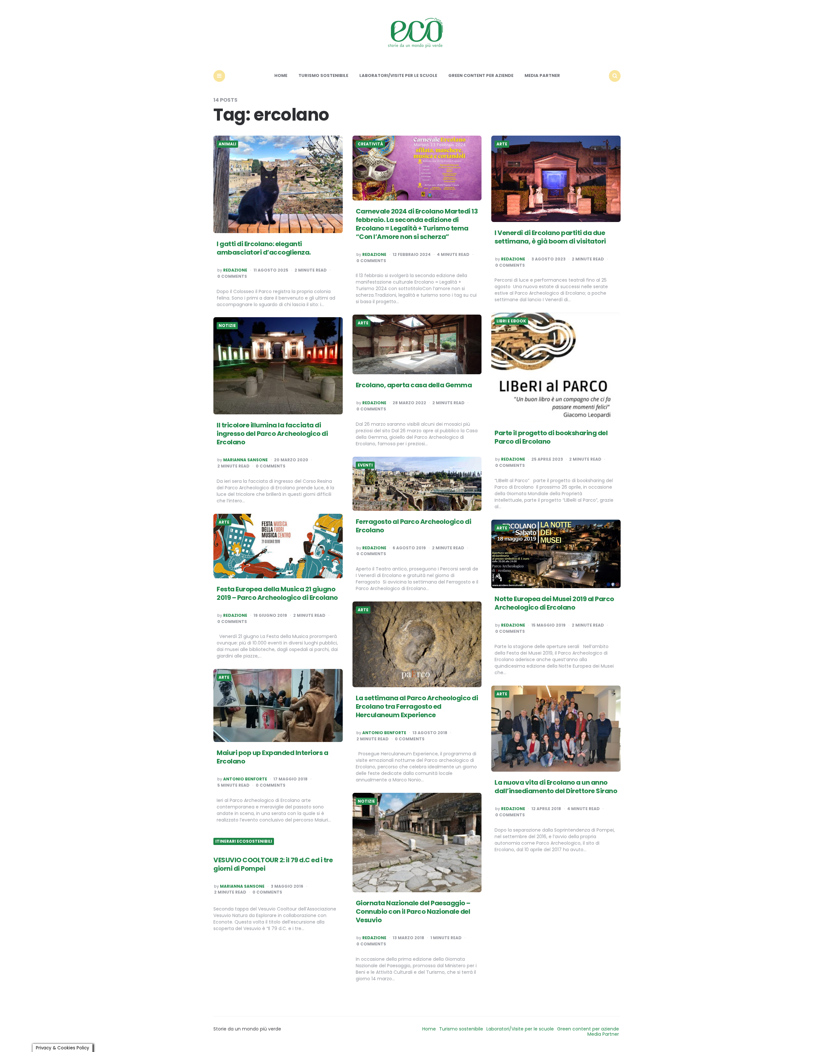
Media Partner (542, 75)
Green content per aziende (480, 75)
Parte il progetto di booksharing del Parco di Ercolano (551, 437)
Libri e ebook (511, 321)
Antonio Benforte (384, 733)
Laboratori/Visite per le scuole (398, 75)
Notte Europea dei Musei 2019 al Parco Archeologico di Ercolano (554, 603)
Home (280, 75)
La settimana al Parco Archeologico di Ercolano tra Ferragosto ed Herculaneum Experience (417, 706)
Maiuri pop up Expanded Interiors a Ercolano (272, 757)
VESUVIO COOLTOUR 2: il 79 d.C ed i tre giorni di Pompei (273, 864)
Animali (227, 144)
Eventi (365, 465)
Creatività (370, 144)
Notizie (227, 325)
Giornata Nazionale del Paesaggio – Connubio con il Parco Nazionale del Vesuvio (413, 911)
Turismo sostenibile (323, 75)
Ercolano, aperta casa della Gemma (414, 385)
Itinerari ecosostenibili (243, 841)
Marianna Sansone (245, 460)
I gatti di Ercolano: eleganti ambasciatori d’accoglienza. (264, 248)
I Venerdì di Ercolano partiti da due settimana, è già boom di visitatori (551, 237)
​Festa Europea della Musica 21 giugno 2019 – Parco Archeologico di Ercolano (277, 593)
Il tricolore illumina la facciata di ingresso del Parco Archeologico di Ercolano (272, 434)
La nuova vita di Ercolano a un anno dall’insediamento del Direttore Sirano (556, 786)
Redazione (235, 270)
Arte (501, 144)
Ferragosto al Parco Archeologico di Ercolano (413, 526)
